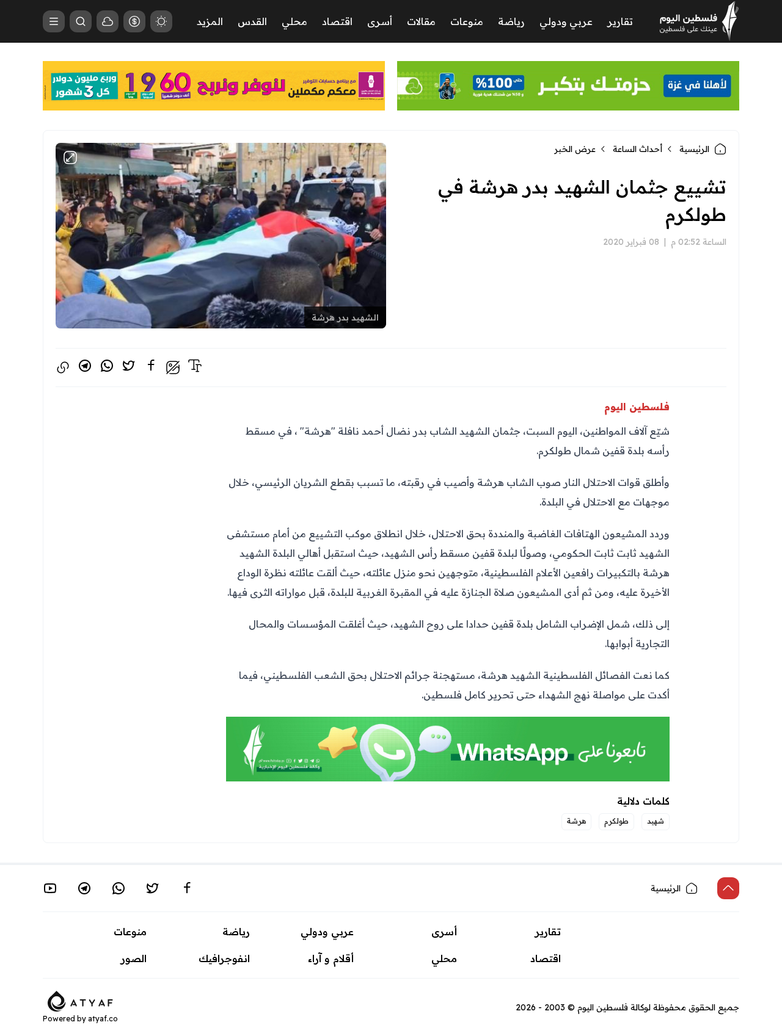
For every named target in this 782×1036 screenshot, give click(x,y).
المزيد (210, 21)
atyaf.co (103, 1018)
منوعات (466, 21)
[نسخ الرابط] (63, 367)
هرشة (576, 820)
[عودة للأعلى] (728, 888)
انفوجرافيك (224, 958)
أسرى (379, 21)
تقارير (620, 21)
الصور (134, 958)
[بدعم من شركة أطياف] (80, 1000)
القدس (252, 21)
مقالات (421, 21)
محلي (294, 21)
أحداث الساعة (637, 148)
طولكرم (616, 820)
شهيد (655, 820)
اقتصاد (337, 21)
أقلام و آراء (331, 958)
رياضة (511, 21)
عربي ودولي (566, 21)
